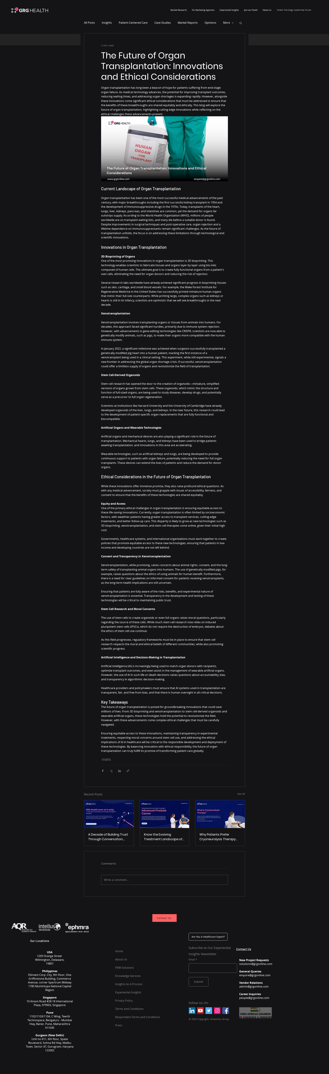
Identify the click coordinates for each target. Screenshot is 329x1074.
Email (192, 959)
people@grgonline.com (254, 998)
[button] (178, 10)
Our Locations (39, 941)
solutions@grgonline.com (255, 964)
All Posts (89, 23)
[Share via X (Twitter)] (111, 770)
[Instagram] (217, 1010)
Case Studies (162, 23)
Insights (107, 23)
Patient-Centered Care (133, 23)
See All (241, 793)
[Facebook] (225, 1010)
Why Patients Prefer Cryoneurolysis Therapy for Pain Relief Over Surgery (219, 836)
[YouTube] (200, 1010)
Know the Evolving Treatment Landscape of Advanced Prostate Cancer (163, 836)
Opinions (210, 23)
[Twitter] (208, 1010)
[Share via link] (128, 770)
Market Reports (188, 23)
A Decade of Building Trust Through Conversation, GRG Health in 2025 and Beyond (108, 836)
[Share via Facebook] (102, 770)
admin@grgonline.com (254, 986)
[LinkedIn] (192, 1010)
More (226, 23)
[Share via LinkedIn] (119, 770)
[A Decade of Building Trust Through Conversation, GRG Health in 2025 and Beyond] (109, 814)
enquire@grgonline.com (254, 975)
